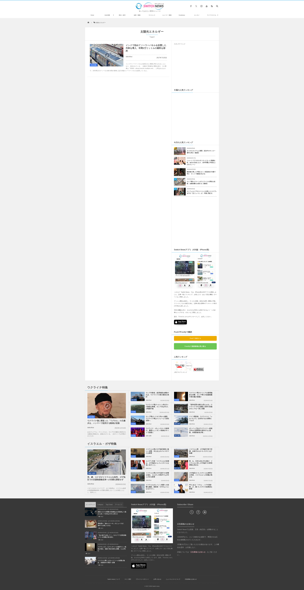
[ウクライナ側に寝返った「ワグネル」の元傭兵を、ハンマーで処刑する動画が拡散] (106, 406)
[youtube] (207, 6)
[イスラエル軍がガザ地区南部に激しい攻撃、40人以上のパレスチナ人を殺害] (138, 453)
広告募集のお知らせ (191, 579)
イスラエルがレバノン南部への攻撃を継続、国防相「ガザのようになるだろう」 (157, 487)
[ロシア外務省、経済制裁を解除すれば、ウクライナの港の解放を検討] (138, 396)
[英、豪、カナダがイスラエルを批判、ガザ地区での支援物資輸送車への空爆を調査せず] (106, 462)
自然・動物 (137, 15)
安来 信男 (148, 436)
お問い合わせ (157, 579)
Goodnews (182, 15)
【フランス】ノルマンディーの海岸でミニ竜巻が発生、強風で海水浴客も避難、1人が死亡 (112, 549)
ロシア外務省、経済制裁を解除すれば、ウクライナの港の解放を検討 (157, 395)
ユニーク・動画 (166, 15)
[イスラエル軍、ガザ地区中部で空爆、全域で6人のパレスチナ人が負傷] (181, 453)
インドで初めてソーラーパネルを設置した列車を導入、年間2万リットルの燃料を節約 (146, 48)
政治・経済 (122, 15)
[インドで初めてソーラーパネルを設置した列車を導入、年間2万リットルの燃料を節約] (106, 55)
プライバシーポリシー (142, 579)
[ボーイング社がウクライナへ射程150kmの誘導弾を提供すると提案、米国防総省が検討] (181, 432)
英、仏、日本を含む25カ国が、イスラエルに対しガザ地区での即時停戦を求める (200, 463)
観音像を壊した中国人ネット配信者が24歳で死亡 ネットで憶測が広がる (201, 173)
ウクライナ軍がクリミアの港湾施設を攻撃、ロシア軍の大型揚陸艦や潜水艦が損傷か (200, 395)
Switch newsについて (113, 579)
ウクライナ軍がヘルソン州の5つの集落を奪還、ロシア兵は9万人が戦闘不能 (157, 407)
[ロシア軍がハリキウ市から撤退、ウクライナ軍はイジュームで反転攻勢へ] (138, 420)
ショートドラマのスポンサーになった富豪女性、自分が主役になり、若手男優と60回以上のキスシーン (201, 162)
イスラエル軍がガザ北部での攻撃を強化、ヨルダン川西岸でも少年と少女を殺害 (157, 475)
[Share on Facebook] (191, 6)
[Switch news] (149, 9)
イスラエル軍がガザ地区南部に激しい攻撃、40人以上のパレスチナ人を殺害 (157, 451)
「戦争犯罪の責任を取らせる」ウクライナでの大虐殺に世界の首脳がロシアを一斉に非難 (200, 407)
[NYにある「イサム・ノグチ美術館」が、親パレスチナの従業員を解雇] (181, 488)
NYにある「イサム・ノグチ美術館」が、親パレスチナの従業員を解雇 (200, 487)
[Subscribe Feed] (212, 6)
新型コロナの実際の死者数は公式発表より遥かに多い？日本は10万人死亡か (112, 513)
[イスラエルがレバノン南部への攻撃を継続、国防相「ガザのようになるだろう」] (138, 488)
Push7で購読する (195, 338)
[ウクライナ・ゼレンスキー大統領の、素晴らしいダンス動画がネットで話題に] (138, 432)
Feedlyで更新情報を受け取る (195, 346)
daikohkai (129, 57)
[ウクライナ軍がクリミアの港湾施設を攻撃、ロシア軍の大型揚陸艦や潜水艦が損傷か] (181, 396)
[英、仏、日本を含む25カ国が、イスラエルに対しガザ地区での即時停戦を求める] (181, 464)
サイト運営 (128, 579)
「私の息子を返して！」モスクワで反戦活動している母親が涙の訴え (112, 536)
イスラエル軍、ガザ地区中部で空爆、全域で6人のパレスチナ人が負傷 (200, 451)
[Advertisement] (195, 66)
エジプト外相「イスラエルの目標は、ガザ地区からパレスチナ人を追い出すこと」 (157, 463)
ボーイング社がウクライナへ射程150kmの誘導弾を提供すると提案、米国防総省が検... (200, 430)
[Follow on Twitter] (196, 6)
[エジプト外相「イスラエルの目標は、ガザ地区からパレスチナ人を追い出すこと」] (138, 464)
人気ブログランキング (180, 372)
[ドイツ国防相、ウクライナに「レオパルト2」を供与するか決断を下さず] (181, 420)
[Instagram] (201, 6)
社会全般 (107, 15)
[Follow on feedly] (205, 512)
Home (92, 15)
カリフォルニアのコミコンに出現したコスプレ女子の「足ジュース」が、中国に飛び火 (202, 192)
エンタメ (196, 15)
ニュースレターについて (173, 579)
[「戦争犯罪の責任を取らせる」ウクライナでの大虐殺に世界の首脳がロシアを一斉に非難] (181, 408)
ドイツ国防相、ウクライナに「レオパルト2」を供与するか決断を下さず (200, 418)
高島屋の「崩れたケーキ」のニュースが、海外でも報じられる (111, 524)
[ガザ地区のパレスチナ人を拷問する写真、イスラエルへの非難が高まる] (181, 476)
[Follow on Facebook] (198, 512)
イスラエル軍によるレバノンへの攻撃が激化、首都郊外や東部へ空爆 (111, 561)
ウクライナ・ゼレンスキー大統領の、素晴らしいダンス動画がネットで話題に (157, 430)
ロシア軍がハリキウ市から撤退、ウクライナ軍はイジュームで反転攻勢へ (157, 418)
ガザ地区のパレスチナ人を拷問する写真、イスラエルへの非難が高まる (200, 475)
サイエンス (152, 15)
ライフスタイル (211, 15)
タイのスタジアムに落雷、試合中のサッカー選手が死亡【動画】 (201, 152)
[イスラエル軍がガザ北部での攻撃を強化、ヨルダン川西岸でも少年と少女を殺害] (138, 476)
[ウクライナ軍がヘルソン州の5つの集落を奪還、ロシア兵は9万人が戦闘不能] (138, 408)
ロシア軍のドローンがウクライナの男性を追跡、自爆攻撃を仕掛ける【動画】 (201, 182)
